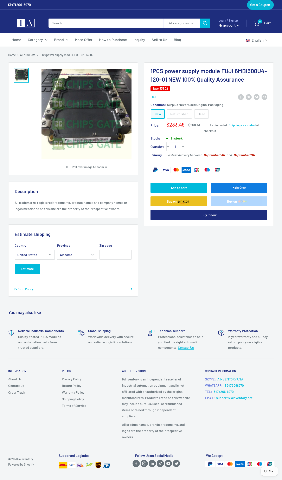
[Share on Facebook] (241, 97)
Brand (59, 39)
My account (227, 25)
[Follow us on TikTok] (159, 463)
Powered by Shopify (21, 464)
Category (35, 39)
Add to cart (179, 188)
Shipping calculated (242, 125)
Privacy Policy (72, 379)
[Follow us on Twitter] (175, 463)
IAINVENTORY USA (230, 379)
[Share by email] (264, 97)
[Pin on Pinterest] (249, 97)
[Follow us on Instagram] (143, 463)
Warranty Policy (73, 392)
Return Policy (71, 385)
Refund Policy (24, 289)
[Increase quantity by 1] (183, 146)
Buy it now (209, 215)
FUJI (153, 97)
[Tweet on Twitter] (256, 97)
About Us (14, 379)
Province (63, 245)
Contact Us (186, 347)
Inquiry (139, 39)
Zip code (106, 245)
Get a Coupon (260, 4)
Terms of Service (74, 405)
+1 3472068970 (233, 385)
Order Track (16, 392)
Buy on (172, 201)
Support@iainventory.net (234, 398)
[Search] (205, 23)
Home (16, 39)
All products (27, 55)
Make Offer (83, 39)
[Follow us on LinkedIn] (151, 463)
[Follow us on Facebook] (135, 463)
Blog (177, 39)
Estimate (27, 269)
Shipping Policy (73, 399)
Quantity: (157, 146)
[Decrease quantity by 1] (168, 146)
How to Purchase (113, 39)
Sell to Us (159, 39)
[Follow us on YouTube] (167, 463)
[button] (257, 40)
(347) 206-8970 (223, 391)
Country (20, 245)
